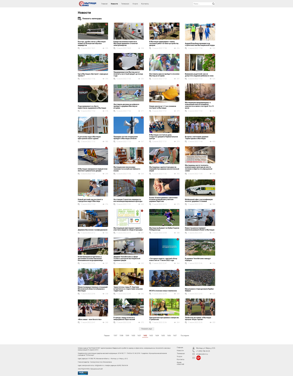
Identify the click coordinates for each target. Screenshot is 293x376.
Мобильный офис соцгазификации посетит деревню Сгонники (199, 200)
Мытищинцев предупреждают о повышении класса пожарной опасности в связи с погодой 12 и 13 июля (199, 105)
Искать (213, 3)
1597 (115, 335)
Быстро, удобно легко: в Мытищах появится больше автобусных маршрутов (92, 43)
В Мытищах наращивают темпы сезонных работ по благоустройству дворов (163, 43)
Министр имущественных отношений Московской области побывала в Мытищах (92, 289)
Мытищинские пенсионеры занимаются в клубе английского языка (127, 169)
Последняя (185, 335)
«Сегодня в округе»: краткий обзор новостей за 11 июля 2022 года (163, 259)
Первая (107, 335)
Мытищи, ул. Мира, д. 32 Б (205, 348)
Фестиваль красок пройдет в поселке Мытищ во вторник (164, 75)
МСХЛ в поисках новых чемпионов (163, 291)
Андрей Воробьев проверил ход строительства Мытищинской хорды (200, 44)
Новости (114, 4)
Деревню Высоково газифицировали (92, 230)
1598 (121, 335)
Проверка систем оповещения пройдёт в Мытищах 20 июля (126, 137)
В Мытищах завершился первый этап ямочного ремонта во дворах (92, 170)
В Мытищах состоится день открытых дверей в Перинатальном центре (163, 136)
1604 (157, 335)
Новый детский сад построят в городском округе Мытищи (90, 200)
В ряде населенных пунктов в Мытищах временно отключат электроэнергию (126, 43)
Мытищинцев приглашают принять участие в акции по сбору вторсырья (128, 229)
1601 (139, 335)
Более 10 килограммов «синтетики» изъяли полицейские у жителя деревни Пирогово (163, 199)
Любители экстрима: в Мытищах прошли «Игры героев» (198, 318)
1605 (163, 335)
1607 (175, 335)
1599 (127, 335)
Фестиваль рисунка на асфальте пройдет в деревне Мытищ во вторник (126, 106)
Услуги (135, 4)
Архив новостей (180, 363)
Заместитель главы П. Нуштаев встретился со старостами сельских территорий (128, 289)
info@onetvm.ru (99, 365)
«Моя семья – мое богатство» (90, 319)
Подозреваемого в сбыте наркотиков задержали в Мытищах (92, 107)
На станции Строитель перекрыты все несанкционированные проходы (128, 200)
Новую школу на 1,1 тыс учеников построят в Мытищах (162, 107)
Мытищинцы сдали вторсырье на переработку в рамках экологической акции (164, 169)
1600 (133, 335)
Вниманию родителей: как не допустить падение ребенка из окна (199, 75)
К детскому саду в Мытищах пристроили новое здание (89, 137)
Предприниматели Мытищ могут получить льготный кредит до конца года (128, 74)
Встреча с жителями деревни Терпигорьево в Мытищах (196, 137)
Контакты (145, 4)
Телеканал (125, 4)
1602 (145, 335)
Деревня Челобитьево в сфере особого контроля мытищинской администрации (127, 258)
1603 (151, 335)
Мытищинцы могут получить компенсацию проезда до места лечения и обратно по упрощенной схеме (198, 168)
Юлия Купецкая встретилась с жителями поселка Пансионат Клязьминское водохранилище (90, 258)
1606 (169, 335)
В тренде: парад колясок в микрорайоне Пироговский (124, 318)
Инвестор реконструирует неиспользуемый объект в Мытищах (199, 229)
